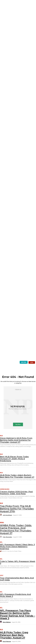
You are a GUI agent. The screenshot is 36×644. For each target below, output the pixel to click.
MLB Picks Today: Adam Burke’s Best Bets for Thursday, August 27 (17, 476)
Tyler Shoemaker (7, 537)
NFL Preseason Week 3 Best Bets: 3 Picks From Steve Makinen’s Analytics (17, 546)
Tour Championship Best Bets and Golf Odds (17, 579)
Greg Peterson (7, 641)
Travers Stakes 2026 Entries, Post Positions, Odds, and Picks (16, 492)
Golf (1, 575)
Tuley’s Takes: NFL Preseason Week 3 (17, 562)
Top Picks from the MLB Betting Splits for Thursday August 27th (17, 509)
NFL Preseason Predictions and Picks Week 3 (15, 595)
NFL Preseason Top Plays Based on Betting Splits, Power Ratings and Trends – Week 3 (17, 614)
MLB (1, 454)
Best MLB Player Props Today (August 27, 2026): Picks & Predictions (14, 459)
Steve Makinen (7, 622)
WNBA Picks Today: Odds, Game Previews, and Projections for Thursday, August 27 (16, 529)
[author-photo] (1, 515)
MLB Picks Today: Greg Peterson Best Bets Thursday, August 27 (14, 635)
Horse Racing (4, 489)
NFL (1, 542)
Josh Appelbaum (7, 515)
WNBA (2, 522)
